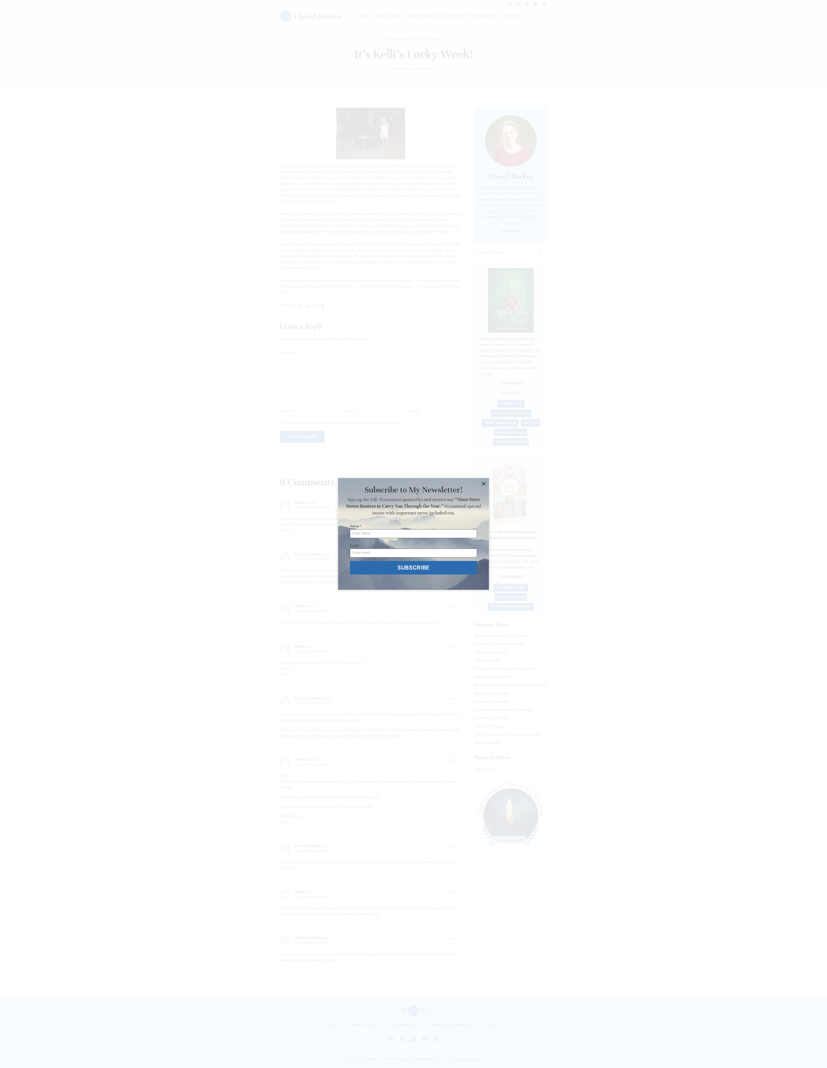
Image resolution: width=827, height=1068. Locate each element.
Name (355, 526)
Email (355, 546)
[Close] (483, 483)
